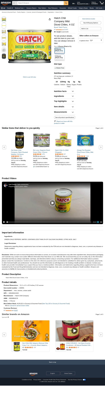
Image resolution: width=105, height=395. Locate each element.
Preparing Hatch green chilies (18, 186)
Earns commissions (23, 184)
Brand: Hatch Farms (60, 27)
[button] (3, 8)
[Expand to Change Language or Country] (58, 373)
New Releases (53, 8)
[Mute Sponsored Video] (47, 339)
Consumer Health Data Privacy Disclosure (54, 379)
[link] (19, 152)
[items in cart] (102, 3)
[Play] (3, 222)
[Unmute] (101, 222)
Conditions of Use (27, 379)
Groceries (63, 8)
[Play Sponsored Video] (74, 331)
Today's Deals (83, 8)
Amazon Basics (31, 8)
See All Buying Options (90, 23)
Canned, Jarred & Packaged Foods (36, 12)
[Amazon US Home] (33, 374)
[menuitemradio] (98, 222)
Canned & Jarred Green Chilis (19, 305)
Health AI (10, 8)
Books (92, 8)
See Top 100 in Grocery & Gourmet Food (55, 303)
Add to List (84, 28)
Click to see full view (29, 77)
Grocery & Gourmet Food (9, 12)
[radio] (4, 19)
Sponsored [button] (4, 317)
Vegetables (51, 12)
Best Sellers (42, 8)
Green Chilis (58, 12)
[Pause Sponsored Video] (47, 335)
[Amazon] (6, 3)
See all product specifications (64, 117)
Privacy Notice (37, 379)
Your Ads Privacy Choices (75, 379)
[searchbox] (40, 3)
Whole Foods (72, 8)
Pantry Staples (21, 12)
